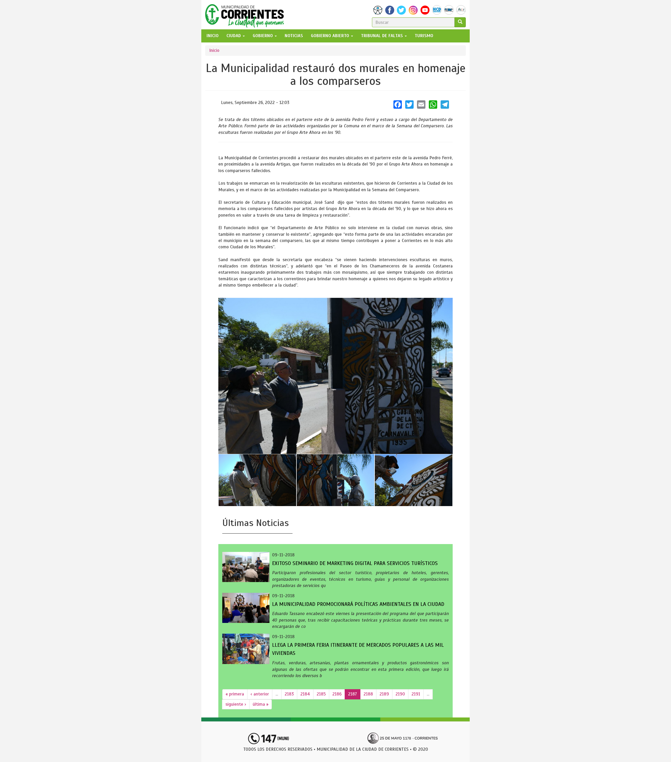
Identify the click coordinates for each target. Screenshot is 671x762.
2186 (337, 694)
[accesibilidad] (377, 10)
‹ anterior (260, 694)
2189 (384, 694)
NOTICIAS (294, 36)
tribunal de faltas (382, 36)
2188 (368, 694)
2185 (321, 694)
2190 (400, 694)
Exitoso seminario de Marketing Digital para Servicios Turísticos (355, 563)
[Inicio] (246, 15)
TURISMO (424, 36)
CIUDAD (234, 36)
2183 (289, 694)
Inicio (214, 50)
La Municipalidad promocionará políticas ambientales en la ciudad (358, 604)
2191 (416, 694)
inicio (213, 36)
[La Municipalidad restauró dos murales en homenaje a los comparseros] (335, 376)
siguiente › (235, 704)
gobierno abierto (330, 36)
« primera (235, 694)
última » (260, 704)
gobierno (263, 36)
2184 (305, 694)
